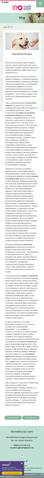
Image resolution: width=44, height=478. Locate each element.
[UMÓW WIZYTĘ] (40, 3)
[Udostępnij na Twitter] (11, 27)
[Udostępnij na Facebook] (8, 27)
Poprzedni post (13, 418)
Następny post (30, 418)
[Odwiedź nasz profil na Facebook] (27, 461)
